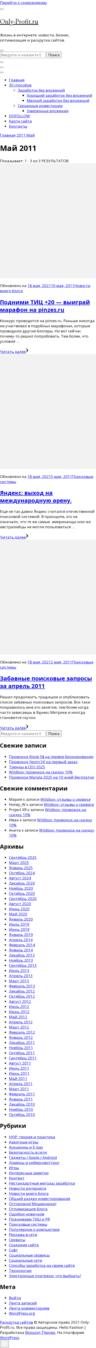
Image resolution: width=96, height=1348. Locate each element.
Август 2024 (20, 878)
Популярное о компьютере (34, 1229)
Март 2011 (19, 1088)
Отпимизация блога (28, 1208)
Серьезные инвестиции (40, 105)
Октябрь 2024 (22, 872)
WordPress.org (22, 1313)
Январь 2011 (21, 1099)
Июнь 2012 (19, 1011)
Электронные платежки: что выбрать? (45, 1275)
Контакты (18, 126)
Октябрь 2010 (22, 1114)
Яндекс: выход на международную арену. (36, 496)
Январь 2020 (21, 919)
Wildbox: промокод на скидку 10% (41, 772)
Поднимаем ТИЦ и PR (29, 1219)
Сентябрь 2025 (23, 857)
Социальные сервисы (29, 1255)
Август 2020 (20, 903)
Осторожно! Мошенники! (32, 1203)
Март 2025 (19, 862)
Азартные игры (23, 1142)
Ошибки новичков (26, 1214)
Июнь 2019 (19, 929)
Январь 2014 (21, 950)
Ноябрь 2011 (21, 1047)
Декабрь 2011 (22, 1042)
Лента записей (23, 1303)
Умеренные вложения (48, 110)
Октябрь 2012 (22, 996)
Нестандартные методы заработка (42, 1183)
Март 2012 (19, 1027)
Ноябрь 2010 (21, 1109)
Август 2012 (20, 1001)
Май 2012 (18, 1016)
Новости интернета (27, 1188)
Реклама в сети (23, 1234)
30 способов (20, 85)
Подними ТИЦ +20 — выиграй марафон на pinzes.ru (45, 305)
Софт (13, 1250)
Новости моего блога (29, 1193)
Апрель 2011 (21, 1083)
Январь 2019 (21, 934)
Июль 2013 (19, 970)
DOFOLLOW (19, 115)
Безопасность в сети (28, 1152)
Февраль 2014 (22, 944)
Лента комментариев (29, 1308)
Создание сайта (24, 1244)
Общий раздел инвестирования (39, 1198)
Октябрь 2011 (22, 1052)
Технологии (20, 1270)
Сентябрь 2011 (23, 1058)
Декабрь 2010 (22, 1104)
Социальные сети (25, 1260)
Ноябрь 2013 (21, 960)
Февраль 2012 (22, 1032)
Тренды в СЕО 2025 (27, 766)
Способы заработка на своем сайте (42, 1265)
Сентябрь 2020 (23, 898)
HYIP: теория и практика (32, 1136)
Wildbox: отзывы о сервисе (65, 799)
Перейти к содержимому (23, 2)
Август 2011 (20, 1063)
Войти (15, 1297)
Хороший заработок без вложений (59, 95)
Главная (17, 79)
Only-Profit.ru (19, 21)
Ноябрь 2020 (21, 888)
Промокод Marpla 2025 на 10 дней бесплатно (51, 777)
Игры (14, 1167)
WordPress (9, 1337)
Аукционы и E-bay (26, 1147)
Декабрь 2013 (22, 955)
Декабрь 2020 (22, 883)
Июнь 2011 (19, 1073)
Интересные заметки (29, 1172)
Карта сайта (20, 121)
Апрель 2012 (21, 1022)
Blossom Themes (40, 1332)
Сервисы (17, 1239)
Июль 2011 (19, 1068)
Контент (16, 1178)
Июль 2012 (19, 1006)
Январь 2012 (21, 1037)
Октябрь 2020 (22, 893)
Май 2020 (18, 914)
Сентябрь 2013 (23, 965)
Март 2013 (19, 980)
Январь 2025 (21, 867)
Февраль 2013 (22, 986)
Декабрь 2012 (22, 991)
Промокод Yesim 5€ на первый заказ (43, 761)
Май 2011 (18, 1078)
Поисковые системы (28, 1224)
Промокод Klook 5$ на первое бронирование (51, 756)
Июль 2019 (19, 924)
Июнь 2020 (19, 908)
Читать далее (13, 351)
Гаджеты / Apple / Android (33, 1157)
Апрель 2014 (21, 939)
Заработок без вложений (41, 90)
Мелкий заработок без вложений (58, 100)
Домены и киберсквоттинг (34, 1162)
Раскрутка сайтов (16, 1322)
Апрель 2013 (21, 975)
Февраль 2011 (22, 1094)
